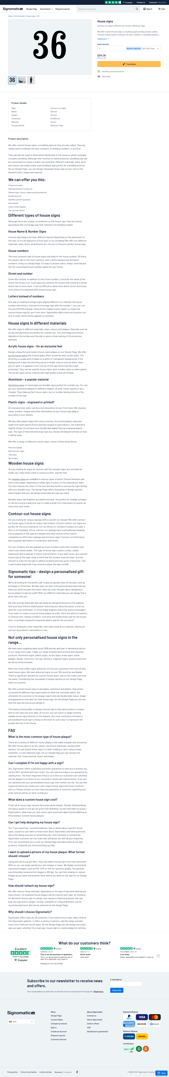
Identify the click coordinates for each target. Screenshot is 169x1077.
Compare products (59, 1023)
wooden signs (19, 479)
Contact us (91, 1015)
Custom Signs (57, 1019)
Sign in (54, 1027)
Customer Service (58, 1039)
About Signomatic (94, 1019)
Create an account (59, 1031)
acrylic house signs (17, 355)
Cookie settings (45, 1072)
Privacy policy (12, 1072)
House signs (31, 16)
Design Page (31, 9)
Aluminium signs (16, 385)
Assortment (45, 9)
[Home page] (26, 1013)
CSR (89, 1027)
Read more (102, 38)
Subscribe (116, 990)
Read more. (99, 991)
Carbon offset (93, 1023)
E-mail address (116, 980)
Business (162, 2)
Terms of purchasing (28, 1072)
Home (10, 16)
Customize (131, 64)
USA (14, 1021)
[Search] (137, 8)
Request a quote (62, 9)
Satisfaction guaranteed (97, 1031)
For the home (19, 16)
